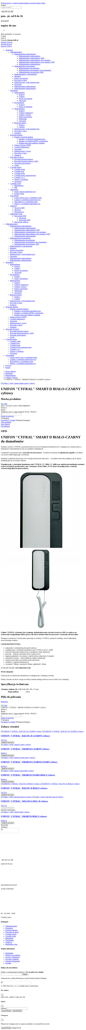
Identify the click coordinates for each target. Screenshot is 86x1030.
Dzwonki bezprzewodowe (23, 159)
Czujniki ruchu (15, 183)
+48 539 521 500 (7, 11)
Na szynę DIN (19, 208)
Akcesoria (18, 84)
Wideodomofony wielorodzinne (25, 74)
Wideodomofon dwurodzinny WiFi (31, 72)
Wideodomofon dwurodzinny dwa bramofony (35, 70)
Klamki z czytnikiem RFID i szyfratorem (33, 141)
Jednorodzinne (19, 92)
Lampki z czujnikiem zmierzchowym (27, 200)
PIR (15, 188)
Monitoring (14, 190)
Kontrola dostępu (16, 135)
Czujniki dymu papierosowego (25, 175)
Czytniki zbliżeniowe (21, 147)
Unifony (22, 97)
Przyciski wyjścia (20, 80)
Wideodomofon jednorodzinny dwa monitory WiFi (37, 62)
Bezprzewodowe (20, 123)
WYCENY (5, 21)
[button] (7, 416)
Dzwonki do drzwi (17, 157)
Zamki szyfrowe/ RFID (22, 145)
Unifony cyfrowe (25, 115)
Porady (7, 368)
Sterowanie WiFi (20, 216)
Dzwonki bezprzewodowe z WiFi (26, 161)
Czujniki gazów (16, 167)
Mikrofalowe (19, 186)
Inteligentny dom (16, 214)
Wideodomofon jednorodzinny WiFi (31, 58)
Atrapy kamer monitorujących (24, 192)
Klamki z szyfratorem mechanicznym (32, 139)
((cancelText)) (6, 1011)
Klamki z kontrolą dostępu (23, 137)
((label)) (3, 1008)
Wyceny (8, 366)
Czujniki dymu (19, 173)
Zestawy (22, 95)
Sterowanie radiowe (21, 222)
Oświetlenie (14, 196)
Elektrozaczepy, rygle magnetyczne (26, 82)
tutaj (48, 978)
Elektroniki (23, 119)
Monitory (17, 76)
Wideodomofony (16, 52)
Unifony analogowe (26, 113)
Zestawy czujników (21, 179)
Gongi (16, 165)
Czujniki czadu (19, 169)
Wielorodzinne (19, 109)
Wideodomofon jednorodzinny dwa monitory (35, 60)
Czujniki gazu (19, 171)
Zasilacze (17, 133)
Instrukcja (4, 702)
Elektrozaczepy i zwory (22, 151)
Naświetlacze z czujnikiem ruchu (26, 202)
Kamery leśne (19, 194)
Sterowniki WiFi (24, 220)
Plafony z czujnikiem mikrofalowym (27, 204)
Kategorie (9, 50)
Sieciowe (17, 210)
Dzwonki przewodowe (22, 163)
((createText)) (17, 1011)
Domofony (14, 90)
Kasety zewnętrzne (21, 78)
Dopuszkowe (19, 212)
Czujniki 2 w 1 (19, 177)
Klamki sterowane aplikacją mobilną (32, 143)
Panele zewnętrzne (25, 117)
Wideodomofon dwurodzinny (24, 66)
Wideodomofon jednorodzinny (25, 54)
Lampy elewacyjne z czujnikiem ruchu (28, 198)
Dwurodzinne (19, 103)
